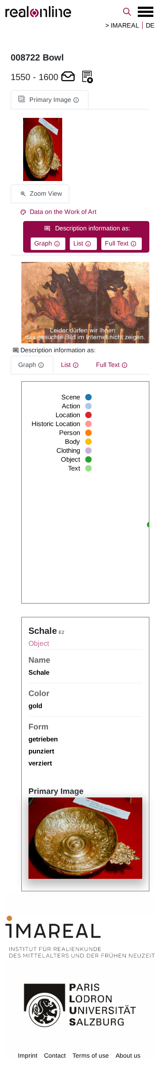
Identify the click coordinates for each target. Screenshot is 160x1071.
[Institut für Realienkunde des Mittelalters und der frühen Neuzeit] (80, 937)
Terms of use (90, 1055)
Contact (55, 1055)
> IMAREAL (122, 25)
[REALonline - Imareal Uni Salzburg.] (80, 11)
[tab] (49, 99)
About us (128, 1055)
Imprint (27, 1055)
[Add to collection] (87, 77)
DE (150, 25)
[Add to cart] (68, 77)
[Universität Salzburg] (80, 1004)
